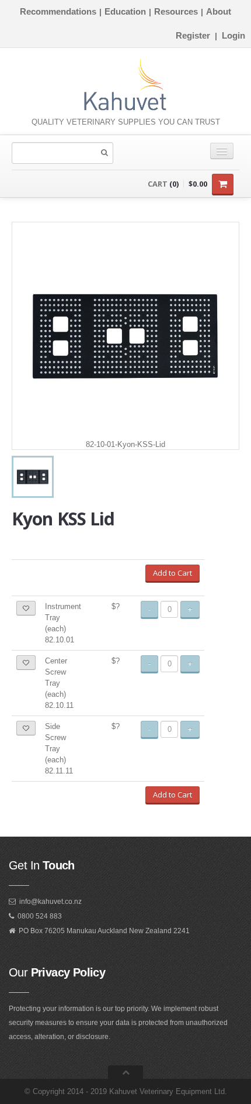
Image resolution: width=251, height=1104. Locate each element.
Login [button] (233, 35)
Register (193, 35)
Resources (176, 11)
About (218, 11)
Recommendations (58, 11)
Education (125, 11)
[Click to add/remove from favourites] (26, 608)
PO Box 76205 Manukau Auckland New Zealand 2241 (104, 931)
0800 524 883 (40, 916)
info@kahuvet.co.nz (50, 901)
